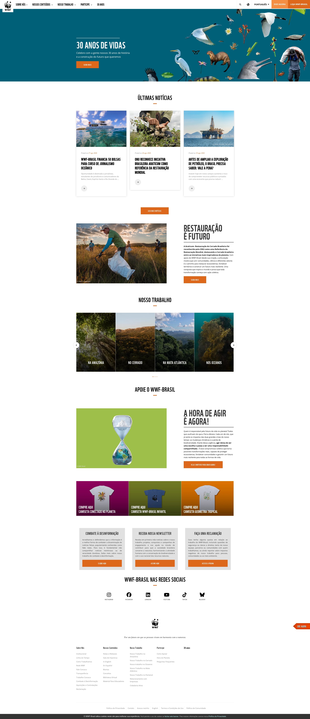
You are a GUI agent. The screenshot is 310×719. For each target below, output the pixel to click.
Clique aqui (102, 563)
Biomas (106, 669)
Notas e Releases (110, 654)
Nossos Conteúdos (41, 4)
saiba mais (88, 64)
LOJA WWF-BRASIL (299, 4)
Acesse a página (208, 563)
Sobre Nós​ (20, 4)
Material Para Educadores (113, 681)
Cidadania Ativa (136, 685)
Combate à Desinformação (87, 681)
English (155, 708)
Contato (131, 708)
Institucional (81, 654)
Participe (85, 4)
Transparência (82, 673)
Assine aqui (155, 563)
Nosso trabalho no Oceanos (141, 664)
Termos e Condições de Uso (172, 708)
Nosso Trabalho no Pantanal (141, 675)
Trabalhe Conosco (83, 677)
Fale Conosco (81, 669)
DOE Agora (280, 4)
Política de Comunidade (196, 708)
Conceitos (107, 673)
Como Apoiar (162, 654)
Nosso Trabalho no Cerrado (141, 660)
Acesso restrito (143, 708)
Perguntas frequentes (165, 661)
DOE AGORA (301, 626)
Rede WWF (80, 665)
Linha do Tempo (82, 658)
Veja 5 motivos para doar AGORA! (203, 464)
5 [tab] (157, 376)
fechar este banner (171, 716)
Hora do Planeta (163, 658)
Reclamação (81, 689)
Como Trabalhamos (84, 661)
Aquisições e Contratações (87, 685)
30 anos (100, 4)
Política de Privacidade (217, 716)
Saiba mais (195, 279)
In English (107, 661)
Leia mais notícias (154, 210)
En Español (107, 665)
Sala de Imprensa (110, 658)
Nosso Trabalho (66, 4)
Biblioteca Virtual (110, 677)
